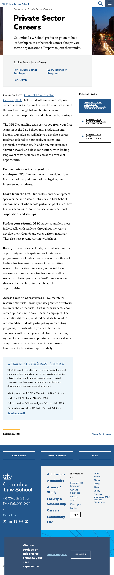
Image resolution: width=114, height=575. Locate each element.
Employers (75, 504)
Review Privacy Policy (57, 554)
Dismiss (80, 554)
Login (75, 514)
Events (97, 476)
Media (73, 508)
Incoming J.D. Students (76, 484)
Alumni (97, 480)
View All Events (101, 434)
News (96, 473)
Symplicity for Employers (93, 136)
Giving (97, 483)
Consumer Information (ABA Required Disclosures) (102, 498)
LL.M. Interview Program (57, 71)
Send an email (16, 413)
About (97, 487)
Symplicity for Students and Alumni (96, 121)
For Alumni (20, 80)
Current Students (75, 491)
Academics (55, 481)
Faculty (74, 496)
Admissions (56, 474)
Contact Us (9, 515)
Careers (18, 9)
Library (97, 491)
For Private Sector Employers (25, 71)
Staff (72, 500)
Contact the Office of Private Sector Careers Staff (95, 105)
